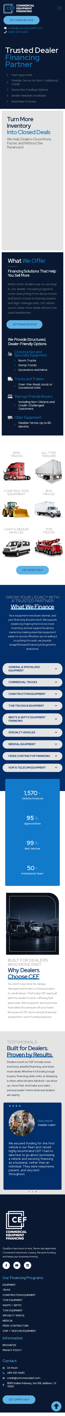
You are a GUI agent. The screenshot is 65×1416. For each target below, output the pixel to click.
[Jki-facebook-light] (6, 1265)
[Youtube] (17, 1265)
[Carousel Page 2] (32, 1191)
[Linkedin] (27, 1265)
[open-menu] (58, 8)
